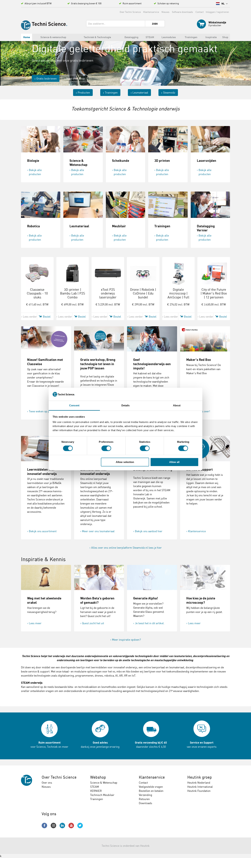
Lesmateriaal (140, 92)
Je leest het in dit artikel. (149, 623)
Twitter (80, 825)
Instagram (53, 825)
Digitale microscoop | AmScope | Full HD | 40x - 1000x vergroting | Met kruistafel (178, 299)
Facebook (44, 825)
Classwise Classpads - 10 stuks (37, 293)
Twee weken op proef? (42, 411)
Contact (200, 11)
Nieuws (165, 11)
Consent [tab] (74, 405)
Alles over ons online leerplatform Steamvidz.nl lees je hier (126, 547)
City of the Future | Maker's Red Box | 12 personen (214, 293)
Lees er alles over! (199, 411)
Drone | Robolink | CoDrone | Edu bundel (143, 293)
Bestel (47, 316)
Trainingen (111, 92)
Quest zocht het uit (93, 623)
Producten (84, 92)
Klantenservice (151, 11)
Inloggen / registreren (217, 11)
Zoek (155, 23)
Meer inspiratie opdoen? (126, 639)
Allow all (174, 462)
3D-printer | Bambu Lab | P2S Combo (72, 293)
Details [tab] (125, 405)
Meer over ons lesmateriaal (98, 531)
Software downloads (182, 11)
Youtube (71, 825)
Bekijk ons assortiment (43, 531)
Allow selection (125, 462)
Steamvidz (169, 92)
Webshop (98, 777)
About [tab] (176, 405)
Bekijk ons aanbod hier (148, 531)
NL (223, 3)
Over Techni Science (130, 11)
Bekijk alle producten (35, 172)
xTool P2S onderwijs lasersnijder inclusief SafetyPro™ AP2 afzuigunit (107, 299)
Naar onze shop (75, 78)
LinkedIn (62, 825)
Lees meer (35, 623)
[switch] (106, 448)
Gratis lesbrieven (46, 78)
